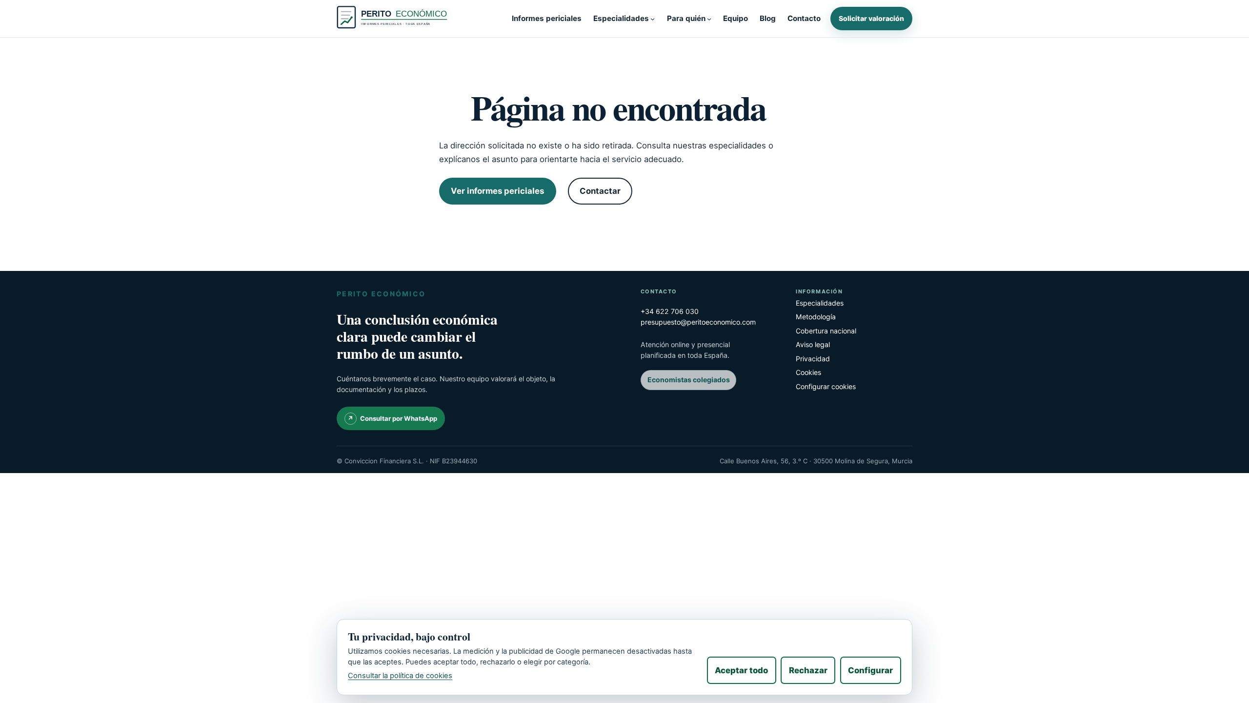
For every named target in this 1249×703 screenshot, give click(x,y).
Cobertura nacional (826, 331)
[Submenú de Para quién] (709, 18)
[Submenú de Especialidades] (652, 18)
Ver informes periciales (497, 191)
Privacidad (813, 358)
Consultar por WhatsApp (398, 418)
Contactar (600, 191)
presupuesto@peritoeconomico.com (698, 322)
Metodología (816, 316)
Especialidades (820, 303)
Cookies (808, 372)
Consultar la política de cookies (400, 675)
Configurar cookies (826, 386)
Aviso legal (813, 344)
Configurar (870, 670)
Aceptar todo (741, 670)
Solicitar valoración (871, 18)
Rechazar (808, 670)
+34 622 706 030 (670, 311)
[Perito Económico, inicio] (394, 18)
